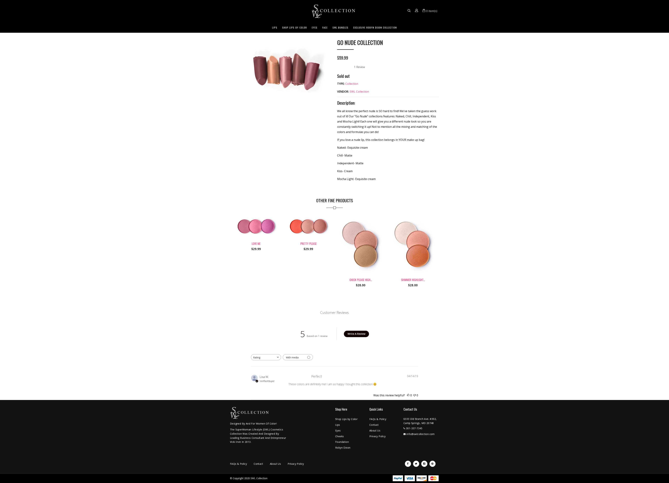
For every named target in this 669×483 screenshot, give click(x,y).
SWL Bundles (340, 27)
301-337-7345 (414, 428)
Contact (374, 424)
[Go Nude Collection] (281, 42)
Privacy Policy (377, 436)
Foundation (342, 441)
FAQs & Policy (377, 419)
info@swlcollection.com (420, 434)
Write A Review (356, 333)
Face (325, 27)
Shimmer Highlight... (413, 280)
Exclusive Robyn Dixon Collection (375, 27)
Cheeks (339, 436)
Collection (351, 84)
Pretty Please (308, 244)
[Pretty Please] (308, 216)
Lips (274, 27)
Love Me (256, 244)
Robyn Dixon (342, 447)
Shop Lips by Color (294, 27)
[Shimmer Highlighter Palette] (412, 216)
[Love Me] (256, 216)
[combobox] (266, 357)
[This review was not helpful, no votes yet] (414, 395)
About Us (374, 430)
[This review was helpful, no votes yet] (408, 395)
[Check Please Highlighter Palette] (360, 216)
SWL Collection (359, 91)
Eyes (314, 27)
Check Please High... (360, 280)
